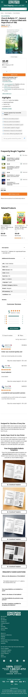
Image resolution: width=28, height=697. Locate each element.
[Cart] (26, 2)
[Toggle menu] (2, 2)
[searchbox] (8, 335)
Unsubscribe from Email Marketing (9, 640)
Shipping (3, 636)
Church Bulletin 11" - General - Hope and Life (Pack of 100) (7, 227)
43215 (9, 80)
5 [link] (22, 238)
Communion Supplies (6, 650)
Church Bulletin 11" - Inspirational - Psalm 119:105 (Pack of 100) (13, 183)
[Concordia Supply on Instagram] (11, 661)
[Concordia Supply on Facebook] (4, 661)
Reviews (3, 630)
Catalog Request (5, 623)
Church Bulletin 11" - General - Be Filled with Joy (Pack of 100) (21, 227)
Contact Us (3, 621)
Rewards (3, 643)
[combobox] (21, 339)
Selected (25, 163)
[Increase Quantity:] (9, 71)
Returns (3, 638)
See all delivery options (7, 81)
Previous (1, 225)
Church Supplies (5, 648)
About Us (3, 633)
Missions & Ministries (6, 635)
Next (26, 225)
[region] (14, 316)
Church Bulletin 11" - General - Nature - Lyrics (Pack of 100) (13, 175)
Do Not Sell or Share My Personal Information (12, 646)
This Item (24, 155)
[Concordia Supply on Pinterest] (17, 661)
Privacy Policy (4, 641)
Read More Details (7, 108)
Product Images (14, 56)
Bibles (2, 655)
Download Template (15, 484)
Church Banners (5, 653)
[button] (14, 248)
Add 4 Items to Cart (14, 194)
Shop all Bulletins (5, 16)
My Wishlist (4, 619)
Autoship (3, 626)
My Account (4, 616)
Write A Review (14, 328)
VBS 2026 (3, 656)
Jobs (2, 625)
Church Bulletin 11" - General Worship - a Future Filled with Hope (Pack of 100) (13, 159)
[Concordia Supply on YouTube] (24, 661)
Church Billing (4, 628)
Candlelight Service (5, 651)
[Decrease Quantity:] (3, 71)
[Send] (24, 138)
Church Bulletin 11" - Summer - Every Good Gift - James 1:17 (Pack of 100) (13, 168)
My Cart (3, 618)
